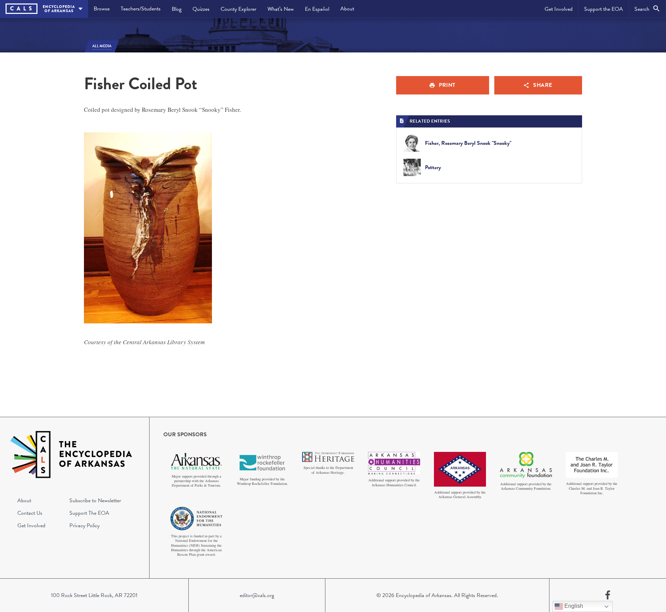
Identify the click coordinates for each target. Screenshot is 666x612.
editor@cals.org (257, 595)
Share (542, 85)
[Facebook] (607, 595)
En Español (317, 9)
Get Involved (559, 9)
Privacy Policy (84, 525)
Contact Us (29, 513)
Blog (176, 9)
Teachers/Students (141, 9)
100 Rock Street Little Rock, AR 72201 (94, 595)
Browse (102, 9)
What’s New (280, 9)
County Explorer (238, 9)
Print (447, 85)
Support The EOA (89, 513)
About (347, 9)
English (573, 606)
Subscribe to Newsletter (95, 500)
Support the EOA (603, 9)
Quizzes (201, 9)
